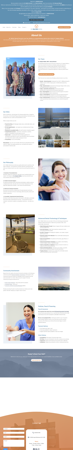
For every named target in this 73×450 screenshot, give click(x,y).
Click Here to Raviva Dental (36, 19)
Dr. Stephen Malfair (17, 175)
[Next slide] (69, 123)
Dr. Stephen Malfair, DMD (43, 61)
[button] (42, 143)
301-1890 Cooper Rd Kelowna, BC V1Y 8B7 (37, 437)
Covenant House (8, 284)
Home (4, 27)
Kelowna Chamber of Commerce (18, 274)
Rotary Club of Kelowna (10, 282)
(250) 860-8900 (37, 432)
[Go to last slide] (39, 123)
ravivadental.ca (41, 17)
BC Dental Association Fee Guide (62, 311)
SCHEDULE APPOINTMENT (64, 27)
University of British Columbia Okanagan (13, 285)
